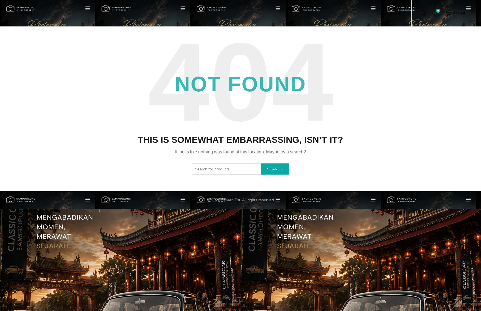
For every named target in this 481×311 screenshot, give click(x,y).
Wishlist (438, 10)
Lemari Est (230, 200)
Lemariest (27, 13)
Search (275, 169)
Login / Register (389, 13)
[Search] (423, 13)
